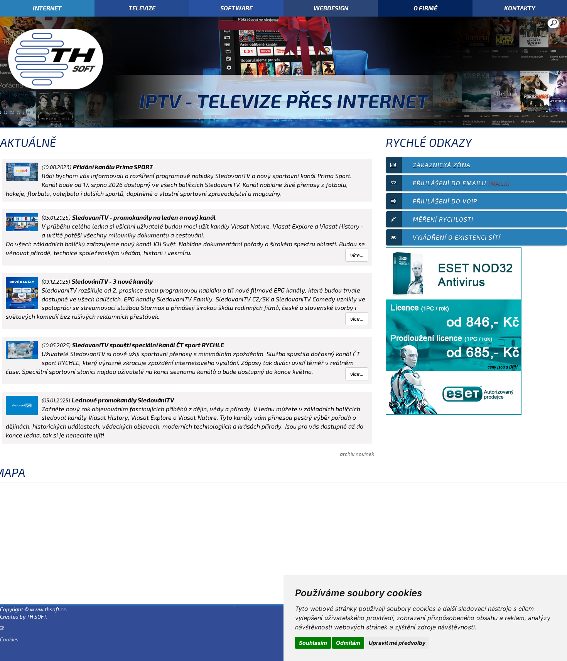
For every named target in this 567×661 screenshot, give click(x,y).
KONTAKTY (519, 8)
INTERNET (47, 8)
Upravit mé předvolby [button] (397, 642)
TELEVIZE (141, 8)
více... (356, 255)
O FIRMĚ (425, 8)
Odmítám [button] (348, 642)
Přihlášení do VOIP (445, 201)
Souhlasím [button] (313, 642)
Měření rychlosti (443, 219)
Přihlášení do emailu (461, 183)
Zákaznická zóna (442, 164)
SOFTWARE (236, 8)
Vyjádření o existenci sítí (456, 237)
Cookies (9, 639)
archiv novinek (357, 454)
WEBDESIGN (331, 8)
